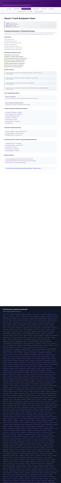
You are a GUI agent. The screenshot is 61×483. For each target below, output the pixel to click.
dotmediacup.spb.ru (39, 459)
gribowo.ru (5, 327)
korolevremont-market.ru (33, 318)
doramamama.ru (11, 378)
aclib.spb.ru (17, 449)
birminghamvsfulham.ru (52, 385)
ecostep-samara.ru (17, 414)
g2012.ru (35, 329)
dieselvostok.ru (52, 397)
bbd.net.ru (23, 412)
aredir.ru (50, 478)
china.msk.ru (24, 465)
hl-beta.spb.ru (15, 397)
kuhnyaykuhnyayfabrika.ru (17, 350)
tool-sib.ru (41, 428)
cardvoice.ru (35, 366)
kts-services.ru (5, 335)
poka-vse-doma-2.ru (18, 329)
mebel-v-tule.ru (24, 428)
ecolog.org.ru (45, 387)
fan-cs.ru (55, 428)
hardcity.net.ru (49, 434)
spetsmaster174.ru (6, 439)
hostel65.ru (39, 325)
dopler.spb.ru (51, 422)
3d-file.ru (23, 333)
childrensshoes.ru (47, 445)
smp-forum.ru (35, 412)
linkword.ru (33, 443)
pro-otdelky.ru (9, 319)
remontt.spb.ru (10, 426)
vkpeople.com (15, 459)
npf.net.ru (42, 405)
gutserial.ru (27, 461)
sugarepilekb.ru (16, 422)
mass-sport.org (16, 443)
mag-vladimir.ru (42, 467)
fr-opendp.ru (29, 439)
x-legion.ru (25, 335)
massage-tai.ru (17, 381)
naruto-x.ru (27, 360)
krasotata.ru (12, 314)
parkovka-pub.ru (52, 476)
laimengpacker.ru (21, 434)
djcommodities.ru (16, 366)
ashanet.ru (36, 364)
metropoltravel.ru (34, 374)
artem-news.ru (51, 426)
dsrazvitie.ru (44, 434)
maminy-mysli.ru (22, 459)
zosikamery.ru (23, 410)
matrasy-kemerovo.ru (29, 364)
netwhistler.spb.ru (53, 472)
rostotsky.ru (54, 374)
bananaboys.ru (22, 453)
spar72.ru (46, 474)
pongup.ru (34, 325)
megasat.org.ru (42, 447)
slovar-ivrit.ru (12, 370)
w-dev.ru (10, 399)
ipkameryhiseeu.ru (13, 439)
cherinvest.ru (32, 401)
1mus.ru (24, 339)
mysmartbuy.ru (22, 364)
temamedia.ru (23, 451)
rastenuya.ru (5, 316)
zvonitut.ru (27, 381)
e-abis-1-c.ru (36, 335)
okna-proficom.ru (16, 383)
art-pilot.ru (38, 480)
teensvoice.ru (52, 372)
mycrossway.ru (17, 451)
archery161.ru (47, 393)
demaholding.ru (29, 358)
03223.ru (4, 314)
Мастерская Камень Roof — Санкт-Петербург (14, 145)
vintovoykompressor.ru (43, 385)
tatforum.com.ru (28, 478)
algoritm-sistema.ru (48, 381)
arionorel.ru (28, 459)
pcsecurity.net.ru (35, 428)
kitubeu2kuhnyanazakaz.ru (11, 345)
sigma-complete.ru (21, 441)
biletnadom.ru (38, 343)
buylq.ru (17, 455)
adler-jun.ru (5, 339)
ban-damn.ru (35, 337)
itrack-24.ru (30, 316)
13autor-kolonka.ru (16, 321)
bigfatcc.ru (5, 323)
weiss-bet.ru (10, 376)
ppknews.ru (12, 432)
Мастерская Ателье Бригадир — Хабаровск (13, 112)
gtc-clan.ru (33, 472)
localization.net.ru (49, 447)
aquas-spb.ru (21, 455)
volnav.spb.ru (33, 405)
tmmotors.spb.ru (23, 430)
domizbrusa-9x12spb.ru (21, 358)
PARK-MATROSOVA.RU (48, 407)
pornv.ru (56, 316)
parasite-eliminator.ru (14, 441)
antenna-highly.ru (13, 337)
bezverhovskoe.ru (37, 424)
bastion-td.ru (40, 412)
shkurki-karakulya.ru (25, 387)
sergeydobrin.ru (29, 416)
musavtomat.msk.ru (37, 430)
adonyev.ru (50, 319)
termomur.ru (41, 376)
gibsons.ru (29, 480)
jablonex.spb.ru (22, 443)
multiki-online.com (19, 401)
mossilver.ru (18, 416)
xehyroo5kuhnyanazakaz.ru (8, 343)
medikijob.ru (5, 426)
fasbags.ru (53, 337)
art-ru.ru (9, 478)
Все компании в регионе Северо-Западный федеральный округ (19, 168)
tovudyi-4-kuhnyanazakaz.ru (33, 341)
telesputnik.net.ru (17, 472)
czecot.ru (45, 457)
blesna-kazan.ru (13, 416)
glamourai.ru (47, 432)
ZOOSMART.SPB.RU (49, 424)
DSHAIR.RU (18, 430)
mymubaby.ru (27, 397)
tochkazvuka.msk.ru (36, 416)
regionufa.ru (5, 376)
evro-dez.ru (5, 362)
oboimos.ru (52, 436)
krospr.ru (10, 321)
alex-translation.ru (49, 453)
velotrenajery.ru (41, 323)
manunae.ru (46, 366)
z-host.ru (4, 345)
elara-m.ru (21, 385)
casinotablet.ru (19, 376)
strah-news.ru (18, 316)
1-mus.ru (25, 337)
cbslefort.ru (34, 451)
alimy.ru (45, 410)
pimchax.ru (49, 343)
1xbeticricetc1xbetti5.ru (30, 333)
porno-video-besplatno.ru (19, 370)
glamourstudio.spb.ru (50, 463)
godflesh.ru (54, 381)
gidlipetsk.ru (5, 420)
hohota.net (42, 410)
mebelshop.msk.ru (28, 412)
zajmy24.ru (26, 341)
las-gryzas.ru (24, 474)
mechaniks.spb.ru (13, 445)
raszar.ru (46, 347)
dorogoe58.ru (14, 434)
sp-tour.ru (51, 428)
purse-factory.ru (41, 337)
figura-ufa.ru (23, 470)
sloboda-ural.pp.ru (29, 410)
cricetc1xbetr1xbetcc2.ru (7, 333)
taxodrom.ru (39, 434)
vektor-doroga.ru (34, 323)
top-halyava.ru (5, 329)
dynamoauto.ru (10, 418)
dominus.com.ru (6, 476)
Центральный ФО (17, 8)
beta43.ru (37, 453)
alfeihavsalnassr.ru (6, 368)
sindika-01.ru (16, 335)
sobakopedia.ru (9, 405)
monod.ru (38, 461)
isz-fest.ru (15, 405)
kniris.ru (11, 459)
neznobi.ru (53, 321)
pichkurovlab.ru (27, 372)
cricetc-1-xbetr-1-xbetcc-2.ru (46, 327)
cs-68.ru (56, 345)
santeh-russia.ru (6, 430)
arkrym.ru (37, 378)
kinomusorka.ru (27, 385)
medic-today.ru (33, 372)
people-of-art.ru (43, 416)
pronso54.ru (46, 323)
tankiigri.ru (50, 474)
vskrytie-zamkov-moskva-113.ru (29, 343)
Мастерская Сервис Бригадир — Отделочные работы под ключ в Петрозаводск (20, 160)
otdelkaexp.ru (12, 412)
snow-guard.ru (13, 358)
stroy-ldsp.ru (33, 445)
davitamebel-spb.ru (41, 414)
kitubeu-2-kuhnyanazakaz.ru (38, 345)
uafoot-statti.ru (38, 333)
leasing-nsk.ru (40, 449)
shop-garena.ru (37, 327)
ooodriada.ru (27, 463)
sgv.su (14, 401)
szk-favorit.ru (16, 418)
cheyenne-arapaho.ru (43, 439)
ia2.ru (4, 393)
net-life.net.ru (26, 389)
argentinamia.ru (44, 358)
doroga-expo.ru (48, 368)
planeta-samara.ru (15, 364)
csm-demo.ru (20, 331)
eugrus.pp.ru (36, 391)
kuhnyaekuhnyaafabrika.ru (7, 350)
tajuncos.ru (17, 368)
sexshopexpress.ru (36, 316)
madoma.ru (12, 368)
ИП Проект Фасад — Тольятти (11, 119)
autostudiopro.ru (43, 316)
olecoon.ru (40, 319)
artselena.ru (34, 480)
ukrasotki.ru (15, 319)
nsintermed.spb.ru (30, 457)
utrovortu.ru (11, 385)
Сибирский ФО (51, 8)
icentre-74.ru (34, 449)
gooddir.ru (10, 401)
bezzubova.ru (49, 416)
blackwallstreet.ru (46, 436)
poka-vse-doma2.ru (27, 331)
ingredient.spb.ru (44, 480)
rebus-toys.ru (33, 339)
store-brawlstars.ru (54, 335)
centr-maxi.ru (5, 480)
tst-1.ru (39, 329)
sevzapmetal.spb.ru (50, 439)
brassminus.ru (52, 432)
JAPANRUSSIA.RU (23, 432)
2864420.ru (13, 341)
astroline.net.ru (43, 418)
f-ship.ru (14, 399)
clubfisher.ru (46, 376)
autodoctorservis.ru (11, 389)
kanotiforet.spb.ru (33, 387)
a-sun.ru (29, 445)
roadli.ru (9, 364)
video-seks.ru (36, 347)
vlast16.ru (4, 395)
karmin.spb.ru (18, 467)
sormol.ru (22, 321)
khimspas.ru (55, 478)
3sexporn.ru (20, 339)
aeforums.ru (37, 403)
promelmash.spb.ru (33, 463)
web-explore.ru (54, 314)
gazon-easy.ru (10, 422)
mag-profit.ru (29, 449)
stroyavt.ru (52, 389)
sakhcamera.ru (38, 389)
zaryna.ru (14, 376)
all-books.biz (53, 459)
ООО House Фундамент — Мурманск (12, 150)
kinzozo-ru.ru (15, 391)
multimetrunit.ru (46, 428)
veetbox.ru (24, 314)
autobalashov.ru (6, 385)
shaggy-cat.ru (43, 329)
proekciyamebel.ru (30, 432)
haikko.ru (4, 405)
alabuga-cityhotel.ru (50, 316)
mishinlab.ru (49, 321)
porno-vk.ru (31, 319)
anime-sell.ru (51, 465)
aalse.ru (33, 358)
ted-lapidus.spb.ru (6, 441)
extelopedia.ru (20, 395)
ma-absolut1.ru (16, 362)
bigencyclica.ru (53, 393)
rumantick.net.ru (18, 447)
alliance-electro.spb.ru (46, 389)
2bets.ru (36, 385)
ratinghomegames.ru (6, 436)
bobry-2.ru (32, 455)
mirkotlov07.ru (11, 451)
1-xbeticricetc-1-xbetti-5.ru (29, 327)
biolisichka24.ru (32, 381)
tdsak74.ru (11, 391)
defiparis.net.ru (18, 474)
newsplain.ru (30, 366)
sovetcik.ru (50, 430)
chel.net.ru (55, 395)
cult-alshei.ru (17, 432)
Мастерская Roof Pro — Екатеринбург (12, 121)
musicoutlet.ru (18, 465)
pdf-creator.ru (54, 401)
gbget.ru (50, 366)
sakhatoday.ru (11, 403)
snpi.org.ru (39, 395)
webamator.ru (10, 362)
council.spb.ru (38, 420)
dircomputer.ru (47, 378)
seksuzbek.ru (20, 319)
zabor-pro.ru (5, 434)
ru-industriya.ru (49, 370)
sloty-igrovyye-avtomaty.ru (41, 370)
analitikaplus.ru (12, 410)
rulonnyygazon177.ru (6, 358)
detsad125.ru (16, 420)
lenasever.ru (52, 323)
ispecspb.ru (11, 393)
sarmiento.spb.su (14, 395)
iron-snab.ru (25, 391)
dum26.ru (19, 439)
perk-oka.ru (5, 360)
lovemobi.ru (5, 478)
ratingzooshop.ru (17, 424)
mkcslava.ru (32, 385)
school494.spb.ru (21, 397)
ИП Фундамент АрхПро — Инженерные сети (13, 135)
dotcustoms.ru (46, 364)
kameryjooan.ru (39, 422)
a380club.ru (38, 358)
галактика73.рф (29, 414)
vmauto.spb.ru (5, 461)
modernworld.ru (29, 441)
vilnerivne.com (27, 455)
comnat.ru (38, 405)
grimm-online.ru (34, 465)
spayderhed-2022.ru (48, 360)
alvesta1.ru (50, 401)
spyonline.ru (18, 410)
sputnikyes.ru (25, 403)
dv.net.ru (56, 470)
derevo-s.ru (17, 461)
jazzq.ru (41, 457)
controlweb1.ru (5, 391)
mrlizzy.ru (52, 445)
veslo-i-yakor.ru (41, 374)
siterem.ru (33, 420)
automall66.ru (35, 467)
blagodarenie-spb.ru (19, 341)
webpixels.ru (10, 457)
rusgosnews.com (46, 397)
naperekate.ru (19, 345)
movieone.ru (54, 360)
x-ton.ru (25, 366)
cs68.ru (24, 347)
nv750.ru (22, 366)
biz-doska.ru (28, 374)
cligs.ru (37, 472)
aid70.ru (55, 422)
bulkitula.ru (13, 327)
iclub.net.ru (5, 422)
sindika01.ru (41, 335)
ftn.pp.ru (9, 434)
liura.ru (43, 325)
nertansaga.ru (39, 362)
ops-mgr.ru (9, 331)
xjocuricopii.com (30, 430)
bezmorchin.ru (54, 391)
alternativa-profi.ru (35, 478)
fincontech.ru (15, 339)
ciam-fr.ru (34, 314)
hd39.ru (44, 449)
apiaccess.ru (23, 424)
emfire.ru (4, 319)
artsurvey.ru (46, 478)
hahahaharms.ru (30, 329)
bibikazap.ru (41, 472)
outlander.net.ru (41, 465)
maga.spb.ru (46, 465)
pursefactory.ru (32, 360)
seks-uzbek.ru (25, 319)
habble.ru (9, 323)
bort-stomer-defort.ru (16, 480)
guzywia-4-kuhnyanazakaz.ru (8, 347)
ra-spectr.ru (22, 463)
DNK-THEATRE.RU (6, 445)
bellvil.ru (4, 474)
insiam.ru (37, 393)
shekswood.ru (23, 467)
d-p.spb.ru (24, 414)
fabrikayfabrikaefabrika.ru (18, 343)
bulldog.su (29, 465)
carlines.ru (21, 418)
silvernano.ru (24, 323)
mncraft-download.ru (40, 381)
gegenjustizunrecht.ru (49, 383)
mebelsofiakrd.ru (6, 447)
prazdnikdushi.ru (18, 314)
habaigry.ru (54, 403)
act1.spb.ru (49, 418)
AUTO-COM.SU (36, 410)
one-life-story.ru (55, 327)
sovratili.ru (36, 319)
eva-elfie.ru (19, 374)
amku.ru (28, 474)
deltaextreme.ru (6, 451)
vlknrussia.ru (20, 347)
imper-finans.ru (37, 432)
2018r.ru (9, 480)
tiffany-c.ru (12, 414)
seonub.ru (23, 381)
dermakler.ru (41, 478)
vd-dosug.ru (45, 319)
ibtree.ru (10, 476)
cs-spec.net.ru (44, 443)
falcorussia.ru (5, 389)
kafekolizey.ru (51, 420)
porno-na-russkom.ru (42, 321)
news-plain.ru (33, 362)
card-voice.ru (52, 356)
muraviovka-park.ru (17, 378)
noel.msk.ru (13, 455)
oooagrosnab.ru (50, 318)
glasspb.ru (46, 325)
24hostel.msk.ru (6, 399)
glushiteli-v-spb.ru (36, 447)
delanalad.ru (44, 362)
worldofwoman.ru (25, 378)
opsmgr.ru (48, 329)
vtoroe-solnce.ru (38, 455)
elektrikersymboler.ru (18, 403)
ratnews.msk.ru (54, 451)
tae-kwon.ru (27, 393)
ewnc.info (19, 405)
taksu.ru (38, 372)
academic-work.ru (15, 453)
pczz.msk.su (16, 457)
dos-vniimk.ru (46, 470)
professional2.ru (23, 480)
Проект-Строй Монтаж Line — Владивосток (13, 114)
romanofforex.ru (6, 410)
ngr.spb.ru (40, 397)
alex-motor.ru (37, 418)
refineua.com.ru (39, 443)
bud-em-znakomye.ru (13, 318)
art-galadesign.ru (6, 414)
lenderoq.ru (23, 416)
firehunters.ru (51, 325)
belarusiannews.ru (34, 470)
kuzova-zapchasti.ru (28, 434)
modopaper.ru (40, 366)
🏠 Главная (9, 8)
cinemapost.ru (29, 314)
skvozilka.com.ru (46, 476)
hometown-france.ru (19, 327)
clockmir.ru (49, 455)
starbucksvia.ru (14, 323)
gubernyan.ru (19, 436)
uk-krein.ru (47, 461)
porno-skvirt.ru (5, 321)
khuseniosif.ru (33, 459)
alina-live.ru (28, 470)
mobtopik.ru (29, 428)
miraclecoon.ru (29, 325)
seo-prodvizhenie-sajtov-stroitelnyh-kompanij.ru (40, 356)
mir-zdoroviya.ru (22, 420)
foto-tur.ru (23, 374)
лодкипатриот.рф (44, 420)
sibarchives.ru (15, 360)
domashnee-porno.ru (12, 374)
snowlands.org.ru (40, 445)
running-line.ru (44, 395)
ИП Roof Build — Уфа (9, 123)
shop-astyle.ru (11, 461)
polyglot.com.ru (54, 418)
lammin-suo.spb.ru (27, 395)
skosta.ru (25, 445)
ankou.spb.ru (45, 401)
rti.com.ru (46, 426)
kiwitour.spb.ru (52, 467)
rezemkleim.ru (11, 381)
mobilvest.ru (18, 412)
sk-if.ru (4, 453)
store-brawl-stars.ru (49, 333)
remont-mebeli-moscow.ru (33, 376)
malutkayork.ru (44, 399)
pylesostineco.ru (26, 422)
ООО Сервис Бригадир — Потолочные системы (14, 133)
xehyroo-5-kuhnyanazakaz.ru (49, 345)
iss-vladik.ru (13, 474)
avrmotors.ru (53, 412)
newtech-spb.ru (5, 381)
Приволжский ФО (36, 8)
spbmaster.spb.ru (12, 465)
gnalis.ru (8, 327)
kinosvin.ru (34, 399)
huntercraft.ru (54, 455)
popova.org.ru (47, 472)
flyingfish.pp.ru (5, 449)
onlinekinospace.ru (27, 383)
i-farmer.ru (11, 443)
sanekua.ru (28, 453)
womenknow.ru (41, 470)
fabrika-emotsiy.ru (40, 407)
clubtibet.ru (55, 416)
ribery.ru (53, 368)
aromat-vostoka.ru (6, 412)
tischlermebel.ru (30, 467)
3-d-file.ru (25, 329)
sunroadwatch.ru (40, 451)
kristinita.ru (42, 378)
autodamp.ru (5, 366)
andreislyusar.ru (21, 360)
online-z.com (50, 410)
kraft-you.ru (39, 314)
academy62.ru (33, 426)
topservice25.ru (14, 436)
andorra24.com (39, 436)
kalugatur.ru (51, 405)
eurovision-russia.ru (11, 316)
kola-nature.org (5, 465)
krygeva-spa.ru (50, 395)
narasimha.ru (10, 366)
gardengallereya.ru (40, 426)
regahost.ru (16, 393)
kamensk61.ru (52, 461)
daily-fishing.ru (29, 447)
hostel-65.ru (30, 321)
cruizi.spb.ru (50, 457)
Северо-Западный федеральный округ (12, 5)
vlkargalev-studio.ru (12, 470)
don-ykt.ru (47, 372)
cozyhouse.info (5, 470)
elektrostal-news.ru (25, 318)
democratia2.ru (5, 443)
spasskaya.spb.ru (6, 459)
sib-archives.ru (30, 335)
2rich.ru (25, 321)
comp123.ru (42, 372)
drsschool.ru (43, 424)
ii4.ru (29, 436)
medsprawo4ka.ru (49, 341)
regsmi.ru (18, 399)
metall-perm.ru (5, 424)
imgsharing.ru (5, 374)
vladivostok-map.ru (30, 347)
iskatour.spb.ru (33, 395)
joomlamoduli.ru (9, 453)
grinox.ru (21, 422)
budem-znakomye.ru (43, 318)
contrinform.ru (22, 461)
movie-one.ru (54, 358)
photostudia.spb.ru (17, 426)
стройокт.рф (5, 457)
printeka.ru (40, 476)
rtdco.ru (29, 356)
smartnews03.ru (16, 325)
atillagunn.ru (19, 333)
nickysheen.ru (44, 455)
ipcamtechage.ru (20, 445)
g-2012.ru (4, 331)
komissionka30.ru (23, 449)
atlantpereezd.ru (6, 318)
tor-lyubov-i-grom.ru (39, 360)
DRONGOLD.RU (52, 441)
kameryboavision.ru (25, 407)
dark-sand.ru (11, 335)
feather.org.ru (41, 474)
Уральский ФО (43, 8)
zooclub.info (5, 463)
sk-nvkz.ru (47, 441)
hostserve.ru (35, 321)
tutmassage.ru (39, 387)
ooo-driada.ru (10, 420)
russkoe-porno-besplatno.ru (8, 372)
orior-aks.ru (5, 418)
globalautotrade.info (29, 424)
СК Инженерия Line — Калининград (12, 148)
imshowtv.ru (18, 428)
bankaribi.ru (42, 347)
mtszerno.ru (24, 447)
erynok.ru (22, 383)
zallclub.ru (42, 403)
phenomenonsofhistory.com (8, 472)
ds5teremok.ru (11, 449)
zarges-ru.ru (42, 383)
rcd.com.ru (49, 449)
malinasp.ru (29, 399)
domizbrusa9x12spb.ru (54, 364)
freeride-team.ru (24, 316)
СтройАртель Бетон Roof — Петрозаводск (13, 143)
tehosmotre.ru (45, 331)
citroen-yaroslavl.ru (47, 451)
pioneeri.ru (11, 387)
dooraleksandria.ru (6, 337)
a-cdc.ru (19, 318)
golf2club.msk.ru (31, 403)
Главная (4, 5)
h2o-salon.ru (38, 399)
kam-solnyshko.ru (35, 439)
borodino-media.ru (47, 374)
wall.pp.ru (22, 472)
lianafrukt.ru (32, 453)
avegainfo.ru (42, 393)
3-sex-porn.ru (30, 337)
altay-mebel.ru (50, 443)
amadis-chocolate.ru (17, 387)
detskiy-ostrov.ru (39, 401)
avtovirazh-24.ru (37, 457)
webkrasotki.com (26, 401)
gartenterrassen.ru (34, 476)
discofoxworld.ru (23, 325)
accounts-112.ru (14, 331)
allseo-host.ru (40, 331)
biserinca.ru (5, 428)
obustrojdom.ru (44, 430)
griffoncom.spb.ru (33, 407)
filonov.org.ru (10, 463)
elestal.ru (29, 323)
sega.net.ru (52, 470)
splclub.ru (38, 368)
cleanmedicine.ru (6, 370)
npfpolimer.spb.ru (51, 480)
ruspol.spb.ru (23, 439)
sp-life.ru (21, 335)
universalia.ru (25, 376)
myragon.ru (23, 426)
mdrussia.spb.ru (33, 461)
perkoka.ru (49, 358)
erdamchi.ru (5, 378)
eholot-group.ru (41, 441)
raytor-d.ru (14, 333)
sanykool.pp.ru (15, 476)
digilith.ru (22, 372)
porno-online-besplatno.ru (31, 368)
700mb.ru (18, 470)
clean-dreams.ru (32, 378)
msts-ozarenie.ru (33, 422)
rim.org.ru (42, 432)
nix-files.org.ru (5, 403)
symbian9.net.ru (12, 430)
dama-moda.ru (35, 441)
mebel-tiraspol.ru (47, 459)
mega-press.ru (44, 314)
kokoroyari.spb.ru (6, 416)
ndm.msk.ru (11, 424)
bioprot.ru (53, 449)
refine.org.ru (43, 461)
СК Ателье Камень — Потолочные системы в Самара (15, 162)
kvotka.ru (20, 391)
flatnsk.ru (25, 418)
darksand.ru (28, 339)
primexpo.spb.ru (48, 391)
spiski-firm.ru (16, 385)
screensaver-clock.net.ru (26, 405)
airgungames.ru (34, 331)
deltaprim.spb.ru (50, 399)
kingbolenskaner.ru (31, 418)
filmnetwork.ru (23, 399)
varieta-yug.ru (51, 331)
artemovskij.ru (45, 422)
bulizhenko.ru (12, 447)
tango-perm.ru (5, 401)
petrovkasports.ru (23, 368)
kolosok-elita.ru (21, 393)
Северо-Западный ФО (26, 8)
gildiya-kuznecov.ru (17, 407)
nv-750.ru (28, 362)
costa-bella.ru (30, 391)
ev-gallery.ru (53, 329)
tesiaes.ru (56, 405)
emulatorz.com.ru (15, 478)
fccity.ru (44, 463)
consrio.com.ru (33, 393)
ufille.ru (8, 314)
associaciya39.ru (42, 391)
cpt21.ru (7, 393)
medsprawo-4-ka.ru (6, 341)
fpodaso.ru (56, 318)
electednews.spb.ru (34, 474)
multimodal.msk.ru (47, 403)
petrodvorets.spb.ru (22, 457)
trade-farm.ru (40, 364)
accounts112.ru (11, 329)
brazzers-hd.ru (54, 343)
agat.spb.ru (55, 407)
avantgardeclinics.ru (6, 455)
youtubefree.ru (54, 362)
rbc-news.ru (55, 319)
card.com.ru (5, 407)
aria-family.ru (5, 364)
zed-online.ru (44, 343)
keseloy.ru (4, 467)
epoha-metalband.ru (34, 397)
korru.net (8, 395)
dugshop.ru (10, 397)
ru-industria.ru (5, 383)
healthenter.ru (53, 378)
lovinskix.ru (5, 325)
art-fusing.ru (29, 451)
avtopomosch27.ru (22, 362)
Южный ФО (30, 11)
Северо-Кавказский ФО (39, 11)
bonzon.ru (8, 474)
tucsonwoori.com (43, 453)
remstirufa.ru (51, 376)
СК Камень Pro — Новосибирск (11, 117)
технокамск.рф (16, 463)
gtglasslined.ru (25, 436)
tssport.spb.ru (33, 436)
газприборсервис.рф (11, 467)
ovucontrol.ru (32, 370)
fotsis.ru (46, 414)
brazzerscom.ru (42, 341)
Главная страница (37, 168)
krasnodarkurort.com (11, 428)
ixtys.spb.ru (40, 463)
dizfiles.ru (49, 362)
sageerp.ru (34, 434)
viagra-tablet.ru (48, 337)
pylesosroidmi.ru (28, 472)
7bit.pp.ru (47, 405)
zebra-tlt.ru (11, 383)
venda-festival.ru (47, 335)
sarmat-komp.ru (6, 387)
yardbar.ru (47, 467)
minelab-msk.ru (39, 339)
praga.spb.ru (50, 387)
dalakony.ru (56, 424)
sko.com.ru (35, 414)
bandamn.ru (10, 339)
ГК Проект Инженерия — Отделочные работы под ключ (15, 131)
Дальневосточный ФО (22, 11)
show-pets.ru (10, 325)
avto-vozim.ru (32, 389)
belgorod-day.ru (16, 372)
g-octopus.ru (10, 360)
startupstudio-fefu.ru (35, 383)
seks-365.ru (27, 370)
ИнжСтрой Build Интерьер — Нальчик (12, 115)
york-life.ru (43, 368)
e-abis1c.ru (43, 333)
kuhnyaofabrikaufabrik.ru (27, 345)
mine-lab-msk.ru (20, 337)
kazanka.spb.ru (10, 407)
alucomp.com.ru (21, 478)
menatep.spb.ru (27, 476)
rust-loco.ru (5, 397)
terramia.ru (28, 426)
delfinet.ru (19, 323)
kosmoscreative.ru (47, 412)
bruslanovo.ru (28, 420)
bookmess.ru (28, 443)
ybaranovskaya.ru (6, 432)
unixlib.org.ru (21, 476)
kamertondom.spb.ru (20, 389)
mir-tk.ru (15, 347)
